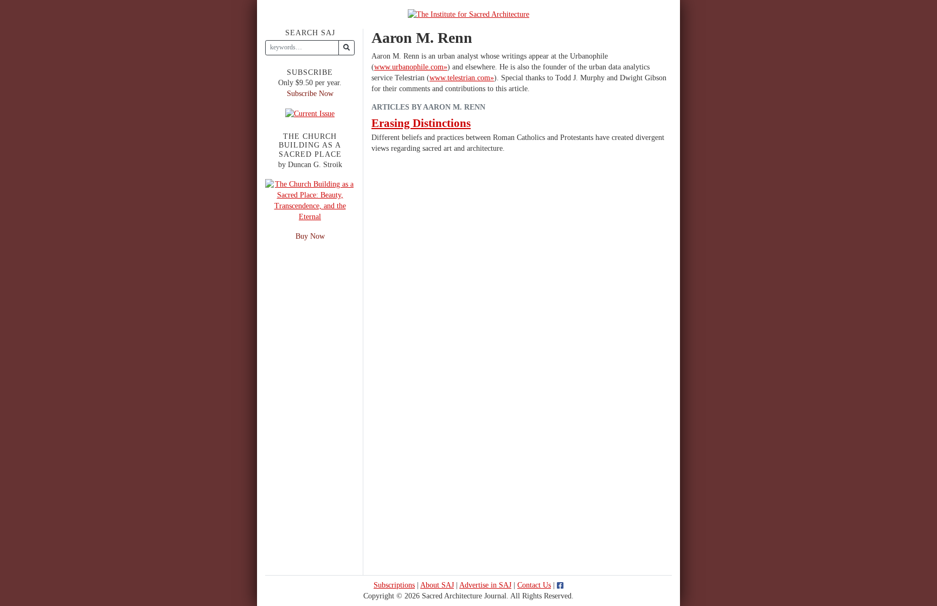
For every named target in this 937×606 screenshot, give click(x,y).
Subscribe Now (310, 94)
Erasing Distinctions (421, 123)
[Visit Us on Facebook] (560, 585)
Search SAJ (310, 33)
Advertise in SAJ (485, 585)
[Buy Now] (310, 200)
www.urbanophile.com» (410, 67)
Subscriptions (394, 585)
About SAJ (437, 585)
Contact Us (534, 585)
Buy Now (310, 236)
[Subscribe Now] (310, 113)
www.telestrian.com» (461, 78)
